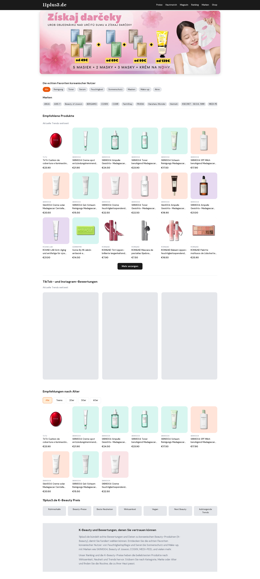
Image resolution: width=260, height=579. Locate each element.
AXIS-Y (57, 104)
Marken (205, 4)
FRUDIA (140, 104)
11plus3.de (55, 5)
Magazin (184, 4)
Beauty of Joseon (73, 104)
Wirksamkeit (130, 509)
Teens (59, 400)
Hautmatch (171, 4)
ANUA (47, 104)
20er (71, 400)
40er (95, 400)
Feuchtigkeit (97, 89)
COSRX (104, 104)
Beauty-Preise (80, 509)
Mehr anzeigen (130, 266)
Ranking (195, 4)
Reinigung (58, 89)
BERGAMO (92, 104)
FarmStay (127, 104)
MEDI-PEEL (214, 104)
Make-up (145, 89)
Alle (46, 89)
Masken (131, 89)
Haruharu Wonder (157, 104)
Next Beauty (180, 509)
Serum (82, 89)
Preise (159, 4)
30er (83, 400)
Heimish (174, 104)
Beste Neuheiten (105, 509)
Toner (71, 89)
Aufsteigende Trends (205, 511)
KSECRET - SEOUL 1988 (193, 104)
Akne (157, 89)
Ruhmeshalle (54, 509)
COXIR (115, 104)
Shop (214, 4)
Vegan (155, 509)
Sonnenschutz (115, 89)
